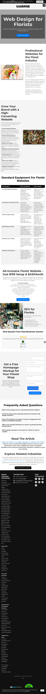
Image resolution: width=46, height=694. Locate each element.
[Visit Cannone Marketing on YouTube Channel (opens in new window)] (43, 479)
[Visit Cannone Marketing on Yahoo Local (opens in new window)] (36, 485)
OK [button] (42, 690)
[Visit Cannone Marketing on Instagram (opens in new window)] (36, 482)
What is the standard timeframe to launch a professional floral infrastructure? (22, 425)
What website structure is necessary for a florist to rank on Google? (20, 430)
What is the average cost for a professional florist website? (21, 410)
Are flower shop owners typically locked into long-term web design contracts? (21, 414)
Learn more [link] (27, 691)
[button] (1, 342)
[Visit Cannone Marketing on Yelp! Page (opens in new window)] (43, 482)
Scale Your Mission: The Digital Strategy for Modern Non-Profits (23, 442)
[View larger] (12, 72)
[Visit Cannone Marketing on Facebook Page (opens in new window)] (36, 479)
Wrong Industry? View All (23, 467)
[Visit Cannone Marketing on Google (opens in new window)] (39, 482)
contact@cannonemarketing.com (24, 480)
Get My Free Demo (23, 35)
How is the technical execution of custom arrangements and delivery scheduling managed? (21, 420)
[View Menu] (44, 5)
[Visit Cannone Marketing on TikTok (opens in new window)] (39, 479)
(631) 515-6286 (22, 478)
